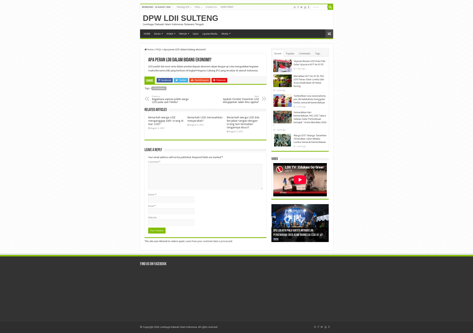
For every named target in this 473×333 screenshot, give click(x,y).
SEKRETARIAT (227, 7)
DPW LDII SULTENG (180, 18)
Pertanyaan (159, 88)
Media (225, 33)
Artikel (169, 33)
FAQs (197, 7)
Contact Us (211, 7)
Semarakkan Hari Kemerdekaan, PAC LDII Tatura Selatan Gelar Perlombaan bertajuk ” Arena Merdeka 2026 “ (299, 119)
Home (150, 49)
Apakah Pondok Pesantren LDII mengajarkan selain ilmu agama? (241, 99)
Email (152, 206)
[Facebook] (298, 7)
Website (152, 217)
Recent (277, 53)
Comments (304, 53)
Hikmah (183, 33)
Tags (317, 53)
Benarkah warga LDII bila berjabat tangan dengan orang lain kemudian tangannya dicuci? (243, 122)
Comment (154, 161)
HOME (147, 33)
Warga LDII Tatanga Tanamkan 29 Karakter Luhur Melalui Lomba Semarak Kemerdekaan (310, 138)
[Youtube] (305, 7)
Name (152, 194)
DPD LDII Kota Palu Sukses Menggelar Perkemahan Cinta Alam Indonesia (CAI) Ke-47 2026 (298, 235)
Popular (290, 53)
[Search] (330, 7)
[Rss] (294, 7)
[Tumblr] (308, 7)
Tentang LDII (182, 7)
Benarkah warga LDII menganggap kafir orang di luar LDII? (165, 121)
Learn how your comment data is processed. (209, 241)
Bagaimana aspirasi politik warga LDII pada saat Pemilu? (170, 99)
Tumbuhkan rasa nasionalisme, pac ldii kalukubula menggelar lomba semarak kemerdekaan (310, 99)
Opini (195, 33)
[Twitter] (301, 7)
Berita (157, 33)
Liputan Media (210, 33)
